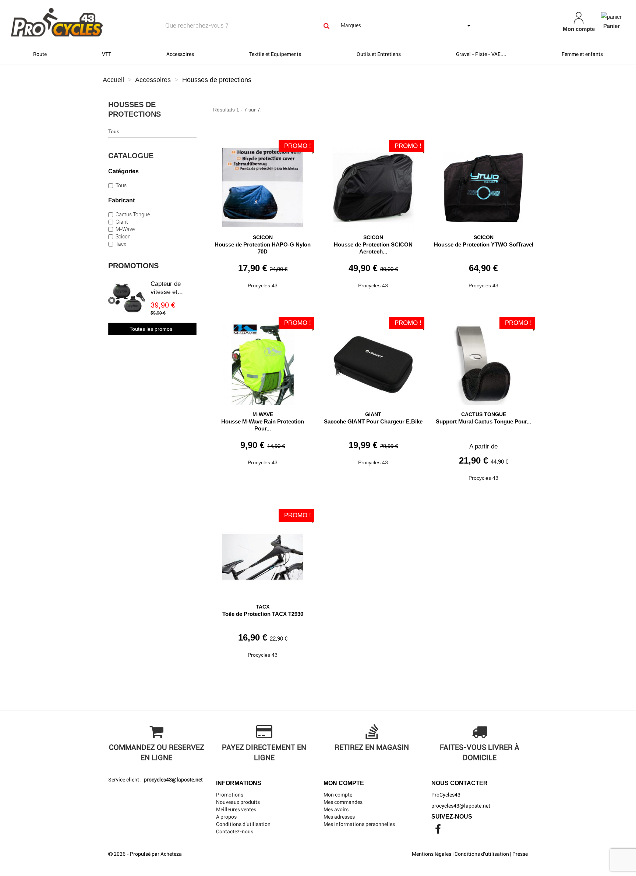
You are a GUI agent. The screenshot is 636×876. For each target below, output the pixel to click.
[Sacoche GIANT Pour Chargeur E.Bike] (373, 362)
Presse (520, 854)
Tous (113, 131)
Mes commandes (343, 802)
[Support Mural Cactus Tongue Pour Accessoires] (483, 362)
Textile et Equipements (275, 54)
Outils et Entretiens (379, 54)
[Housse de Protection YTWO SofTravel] (483, 185)
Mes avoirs (336, 809)
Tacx (121, 244)
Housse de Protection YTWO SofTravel (483, 244)
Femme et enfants (582, 54)
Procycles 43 (263, 285)
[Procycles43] (109, 22)
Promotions (133, 266)
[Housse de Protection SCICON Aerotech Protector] (373, 185)
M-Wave (125, 229)
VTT (106, 54)
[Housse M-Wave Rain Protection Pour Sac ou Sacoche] (262, 362)
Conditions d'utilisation (243, 824)
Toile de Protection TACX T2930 (262, 614)
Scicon (123, 237)
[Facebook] (438, 831)
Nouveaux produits (238, 802)
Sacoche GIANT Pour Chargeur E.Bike (373, 421)
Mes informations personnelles (359, 824)
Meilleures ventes (236, 809)
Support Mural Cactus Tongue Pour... (483, 421)
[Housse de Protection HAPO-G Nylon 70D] (262, 185)
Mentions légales (431, 854)
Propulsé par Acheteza (156, 854)
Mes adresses (339, 817)
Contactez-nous (234, 831)
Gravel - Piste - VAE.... (481, 54)
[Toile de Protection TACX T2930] (262, 554)
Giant (122, 222)
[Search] (326, 25)
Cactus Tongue (133, 214)
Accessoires (180, 54)
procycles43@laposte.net (173, 780)
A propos (226, 817)
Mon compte (338, 795)
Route (40, 54)
